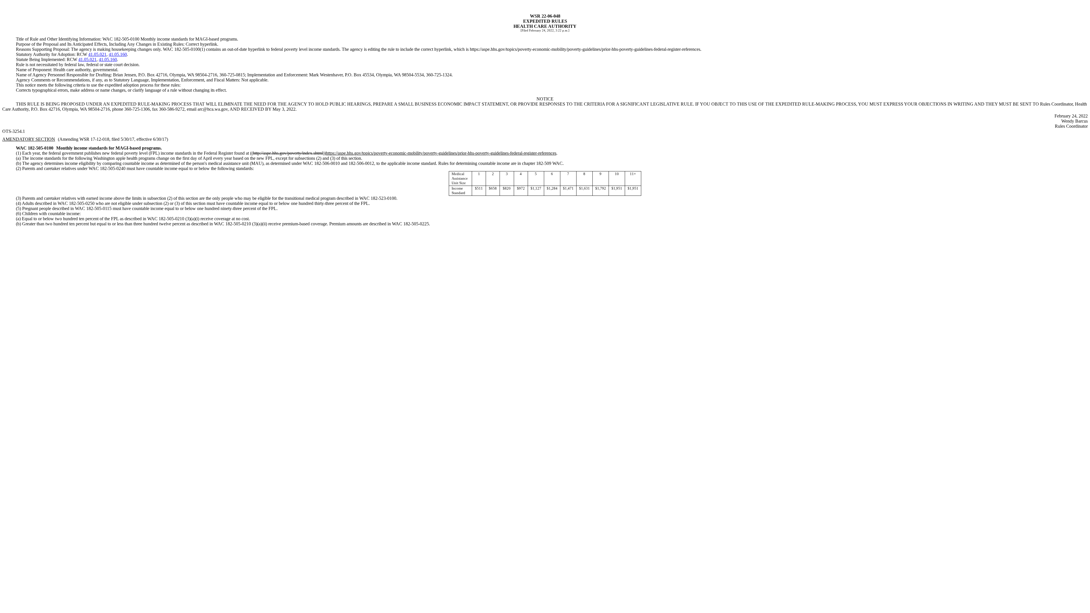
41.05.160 (118, 54)
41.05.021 (97, 54)
